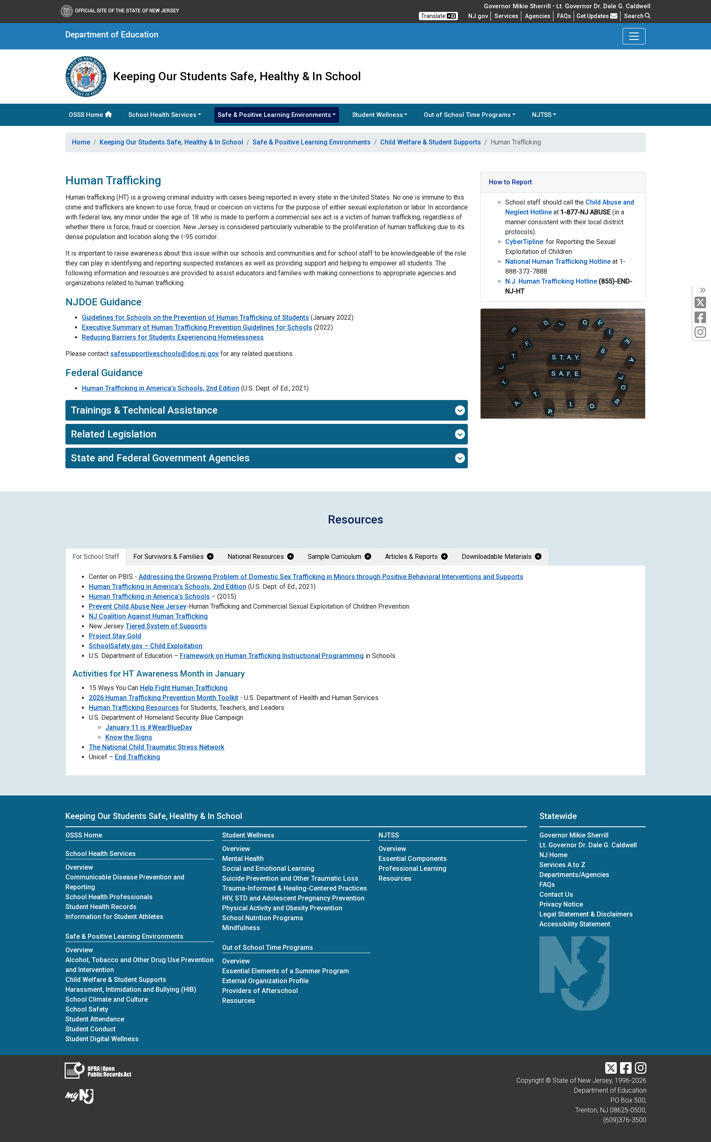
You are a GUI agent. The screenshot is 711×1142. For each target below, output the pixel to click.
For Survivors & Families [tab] (168, 557)
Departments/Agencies (574, 875)
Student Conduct (90, 1029)
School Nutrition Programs (262, 918)
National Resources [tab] (256, 557)
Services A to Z (562, 865)
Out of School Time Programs (267, 947)
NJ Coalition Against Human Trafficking (148, 616)
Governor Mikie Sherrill (574, 835)
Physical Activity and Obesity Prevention (282, 908)
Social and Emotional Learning (268, 868)
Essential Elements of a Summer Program (285, 971)
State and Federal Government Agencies (160, 458)
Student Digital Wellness (102, 1039)
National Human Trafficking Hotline (558, 261)
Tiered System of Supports (166, 626)
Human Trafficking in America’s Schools (149, 596)
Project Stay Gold (115, 636)
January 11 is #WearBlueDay (148, 727)
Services (506, 16)
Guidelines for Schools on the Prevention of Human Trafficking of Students (195, 317)
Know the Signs (128, 737)
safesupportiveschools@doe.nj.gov (164, 354)
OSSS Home (87, 115)
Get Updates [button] (593, 16)
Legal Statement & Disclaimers (586, 914)
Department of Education (111, 35)
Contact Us (556, 894)
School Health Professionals (109, 897)
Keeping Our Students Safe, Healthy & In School (171, 142)
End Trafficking (137, 757)
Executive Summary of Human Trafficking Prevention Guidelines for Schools (197, 327)
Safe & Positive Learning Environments (312, 142)
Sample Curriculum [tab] (334, 557)
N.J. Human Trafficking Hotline (551, 281)
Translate (434, 16)
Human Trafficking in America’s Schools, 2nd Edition (160, 388)
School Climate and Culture (106, 999)
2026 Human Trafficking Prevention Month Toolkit (163, 698)
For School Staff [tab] (95, 557)
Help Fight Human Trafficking (184, 688)
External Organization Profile (265, 981)
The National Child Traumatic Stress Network (156, 747)
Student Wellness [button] (377, 115)
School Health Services (100, 854)
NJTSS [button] (541, 115)
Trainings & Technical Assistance (144, 410)
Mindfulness (241, 928)
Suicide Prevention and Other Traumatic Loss (290, 878)
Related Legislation (113, 434)
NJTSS (389, 835)
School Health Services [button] (162, 115)
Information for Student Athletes (114, 917)
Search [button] (634, 16)
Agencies (538, 16)
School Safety (86, 1009)
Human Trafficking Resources (134, 708)
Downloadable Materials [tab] (497, 557)
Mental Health (243, 859)
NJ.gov (478, 16)
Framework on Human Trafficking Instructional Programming (272, 656)
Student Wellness (248, 835)
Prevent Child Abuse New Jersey (137, 606)
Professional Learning (412, 868)
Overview (79, 867)
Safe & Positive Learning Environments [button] (274, 115)
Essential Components (413, 859)
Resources (238, 1001)
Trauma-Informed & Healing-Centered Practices (294, 888)
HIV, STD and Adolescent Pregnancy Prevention (293, 898)
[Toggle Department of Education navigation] (634, 36)
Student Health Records (101, 907)
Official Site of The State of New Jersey (127, 11)
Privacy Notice (561, 904)
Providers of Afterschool (260, 991)
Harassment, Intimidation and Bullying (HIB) (130, 989)
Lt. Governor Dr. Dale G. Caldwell (588, 845)
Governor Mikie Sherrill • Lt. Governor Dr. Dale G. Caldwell (567, 6)
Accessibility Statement (574, 924)
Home (81, 142)
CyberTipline (524, 242)
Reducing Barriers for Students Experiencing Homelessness (173, 337)
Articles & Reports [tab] (411, 557)
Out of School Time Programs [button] (467, 115)
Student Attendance (94, 1019)
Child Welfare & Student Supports (430, 142)
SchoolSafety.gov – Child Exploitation (145, 646)
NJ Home (553, 855)
